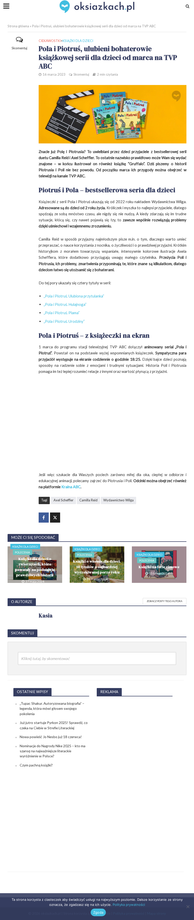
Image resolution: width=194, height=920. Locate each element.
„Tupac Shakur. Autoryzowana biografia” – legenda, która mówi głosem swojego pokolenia (52, 708)
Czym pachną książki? (36, 765)
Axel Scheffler (64, 500)
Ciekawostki (50, 41)
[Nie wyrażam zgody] (187, 906)
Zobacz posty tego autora (164, 601)
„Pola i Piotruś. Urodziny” (64, 321)
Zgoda (98, 912)
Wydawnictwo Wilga (118, 500)
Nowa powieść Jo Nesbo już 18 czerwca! (51, 737)
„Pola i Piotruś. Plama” (62, 312)
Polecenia (22, 552)
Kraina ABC (71, 486)
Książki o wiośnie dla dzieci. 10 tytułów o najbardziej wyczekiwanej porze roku (97, 567)
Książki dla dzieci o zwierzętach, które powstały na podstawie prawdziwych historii (35, 566)
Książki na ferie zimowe (159, 566)
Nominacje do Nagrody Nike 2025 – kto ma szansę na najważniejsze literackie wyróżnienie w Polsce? (52, 751)
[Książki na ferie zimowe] (159, 564)
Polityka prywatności (129, 905)
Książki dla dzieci (78, 41)
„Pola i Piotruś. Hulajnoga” (65, 304)
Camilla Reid (88, 500)
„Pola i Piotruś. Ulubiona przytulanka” (74, 296)
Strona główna (18, 26)
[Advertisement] (134, 777)
